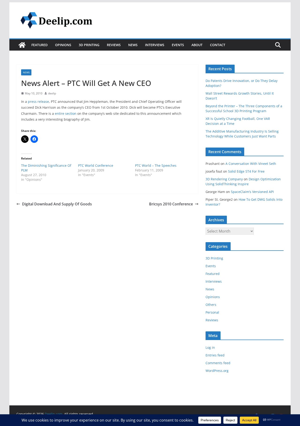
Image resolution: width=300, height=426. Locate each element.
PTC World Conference (95, 165)
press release (38, 101)
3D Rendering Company (224, 179)
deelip (52, 93)
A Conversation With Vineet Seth (250, 163)
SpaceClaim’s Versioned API (252, 191)
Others (211, 304)
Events (178, 45)
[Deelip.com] (22, 45)
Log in (210, 347)
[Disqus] (107, 266)
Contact (217, 45)
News (133, 45)
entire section (65, 113)
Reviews (114, 45)
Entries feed (215, 355)
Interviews (154, 45)
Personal (212, 312)
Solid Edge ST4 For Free (246, 171)
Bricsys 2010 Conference (171, 204)
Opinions (63, 45)
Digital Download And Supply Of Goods (57, 204)
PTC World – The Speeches (155, 165)
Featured (39, 45)
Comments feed (218, 363)
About (196, 45)
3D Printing (89, 45)
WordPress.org (217, 370)
